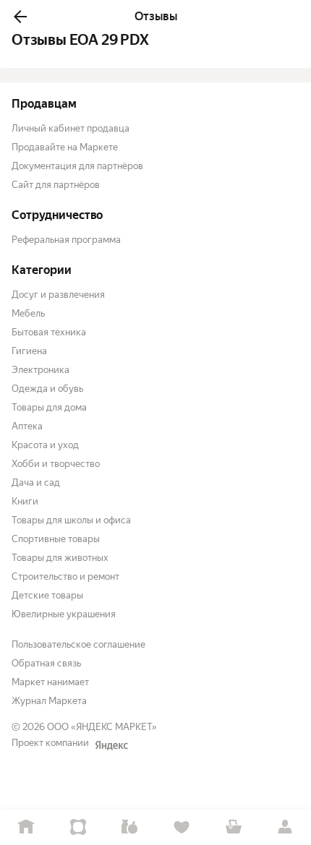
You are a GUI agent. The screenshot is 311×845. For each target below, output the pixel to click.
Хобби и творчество (56, 463)
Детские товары (47, 595)
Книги (25, 501)
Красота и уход (45, 444)
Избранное (182, 827)
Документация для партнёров (77, 165)
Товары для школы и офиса (71, 520)
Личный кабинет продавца (70, 128)
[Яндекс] (111, 745)
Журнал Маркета (49, 700)
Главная (26, 827)
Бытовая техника (49, 332)
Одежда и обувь (47, 388)
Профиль (285, 827)
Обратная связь (46, 663)
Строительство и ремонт (65, 576)
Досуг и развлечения (58, 294)
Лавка (129, 827)
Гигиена (29, 351)
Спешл (78, 827)
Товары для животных (60, 557)
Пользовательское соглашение (78, 644)
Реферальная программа (66, 239)
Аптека (27, 426)
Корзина (234, 827)
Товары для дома (49, 407)
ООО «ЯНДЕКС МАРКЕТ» (102, 726)
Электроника (40, 369)
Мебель (28, 313)
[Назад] (20, 16)
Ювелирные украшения (64, 614)
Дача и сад (36, 482)
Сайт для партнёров (56, 184)
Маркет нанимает (50, 682)
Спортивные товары (56, 538)
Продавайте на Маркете (65, 147)
